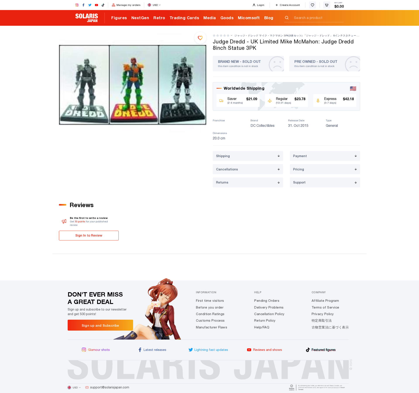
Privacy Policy (323, 314)
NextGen (140, 17)
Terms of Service (325, 307)
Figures (119, 17)
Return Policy (265, 320)
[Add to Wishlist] (200, 38)
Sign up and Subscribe (100, 325)
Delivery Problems (269, 307)
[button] (221, 35)
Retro (159, 17)
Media (209, 17)
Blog (268, 17)
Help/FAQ (261, 327)
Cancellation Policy (269, 314)
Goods (227, 17)
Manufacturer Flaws (211, 327)
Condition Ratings (210, 314)
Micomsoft (249, 17)
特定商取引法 (322, 320)
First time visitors (210, 300)
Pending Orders (266, 300)
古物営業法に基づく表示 (330, 327)
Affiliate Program (325, 300)
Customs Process (210, 320)
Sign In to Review (88, 235)
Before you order (209, 307)
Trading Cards (184, 17)
